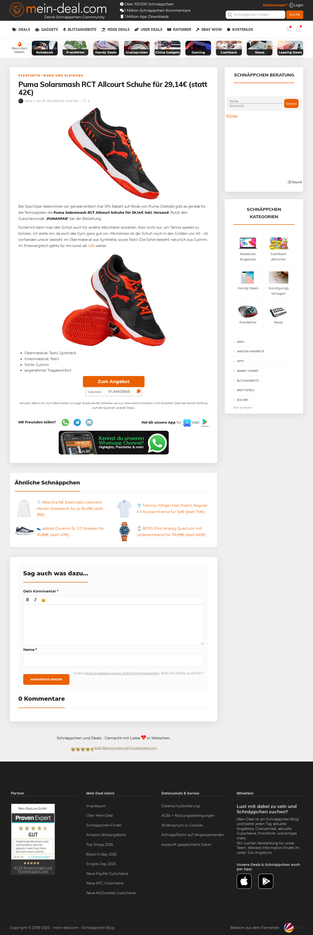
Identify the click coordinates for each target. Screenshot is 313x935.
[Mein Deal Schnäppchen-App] (269, 881)
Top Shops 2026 (99, 844)
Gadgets (49, 29)
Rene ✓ (29, 101)
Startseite (29, 75)
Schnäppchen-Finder (104, 825)
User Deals (151, 29)
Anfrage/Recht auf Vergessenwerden (192, 835)
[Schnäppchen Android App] (205, 422)
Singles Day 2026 (101, 864)
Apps (240, 361)
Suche (295, 14)
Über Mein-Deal (99, 815)
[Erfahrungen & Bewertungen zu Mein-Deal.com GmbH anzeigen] (33, 839)
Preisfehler (267, 833)
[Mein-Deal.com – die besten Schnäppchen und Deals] (58, 10)
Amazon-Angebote (250, 351)
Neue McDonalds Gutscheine (111, 893)
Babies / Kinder (247, 371)
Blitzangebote (82, 29)
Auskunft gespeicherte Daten (186, 844)
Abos (240, 342)
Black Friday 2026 (101, 854)
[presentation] (27, 600)
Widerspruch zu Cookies (182, 825)
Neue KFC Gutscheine (104, 883)
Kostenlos (242, 29)
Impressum (96, 806)
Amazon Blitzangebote (106, 835)
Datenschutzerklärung (180, 806)
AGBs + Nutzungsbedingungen (187, 815)
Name (30, 649)
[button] (27, 600)
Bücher (242, 400)
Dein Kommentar (41, 591)
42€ (91, 246)
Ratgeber (182, 29)
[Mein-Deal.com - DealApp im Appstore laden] (247, 881)
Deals (24, 29)
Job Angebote (260, 852)
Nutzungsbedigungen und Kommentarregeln (122, 673)
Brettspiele (245, 390)
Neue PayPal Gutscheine (107, 873)
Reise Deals (119, 29)
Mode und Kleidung (63, 75)
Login (298, 5)
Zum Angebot (114, 381)
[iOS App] (186, 422)
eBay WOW (211, 29)
